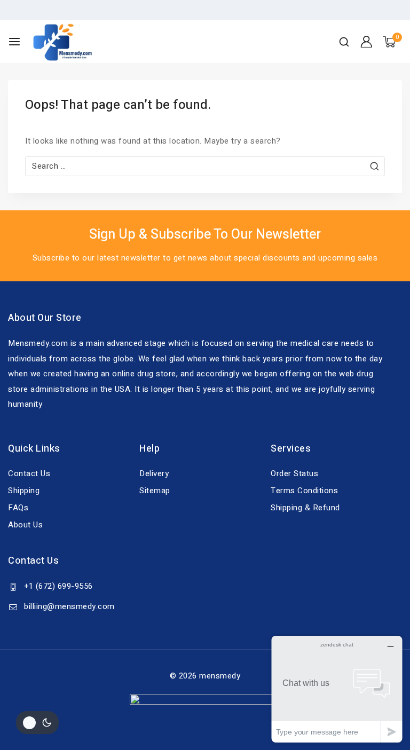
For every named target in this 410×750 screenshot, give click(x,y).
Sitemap (154, 490)
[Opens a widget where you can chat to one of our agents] (336, 688)
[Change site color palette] (37, 722)
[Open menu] (14, 41)
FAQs (18, 508)
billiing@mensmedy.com (69, 606)
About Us (25, 525)
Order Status (294, 473)
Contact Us (29, 473)
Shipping (24, 490)
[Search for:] (205, 166)
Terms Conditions (304, 490)
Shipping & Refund (305, 508)
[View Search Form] (344, 42)
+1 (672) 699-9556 (58, 586)
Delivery (154, 473)
